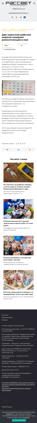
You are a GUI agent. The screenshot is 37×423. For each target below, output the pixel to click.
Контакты (5, 315)
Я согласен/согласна (19, 420)
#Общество (8, 91)
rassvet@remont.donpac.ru (18, 13)
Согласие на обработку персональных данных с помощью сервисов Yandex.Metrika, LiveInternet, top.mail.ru (18, 384)
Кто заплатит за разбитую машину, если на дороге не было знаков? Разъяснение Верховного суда (18, 187)
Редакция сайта (7, 317)
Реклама (5, 320)
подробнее (9, 414)
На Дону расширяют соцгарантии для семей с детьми (17, 259)
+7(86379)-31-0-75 (18, 9)
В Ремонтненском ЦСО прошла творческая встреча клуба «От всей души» (18, 223)
